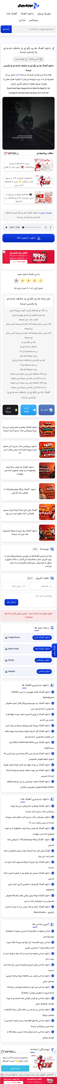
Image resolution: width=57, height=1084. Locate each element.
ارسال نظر (11, 602)
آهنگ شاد (11, 14)
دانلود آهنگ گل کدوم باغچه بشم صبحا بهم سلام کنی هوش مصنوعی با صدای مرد (29, 734)
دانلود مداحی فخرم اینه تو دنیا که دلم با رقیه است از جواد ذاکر (28, 956)
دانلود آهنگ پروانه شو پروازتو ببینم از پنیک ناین (27, 725)
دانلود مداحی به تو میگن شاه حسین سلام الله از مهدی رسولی (30, 1034)
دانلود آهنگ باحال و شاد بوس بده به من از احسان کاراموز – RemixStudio (29, 909)
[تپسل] (4, 251)
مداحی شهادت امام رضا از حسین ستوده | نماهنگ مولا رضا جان (29, 934)
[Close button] (54, 1051)
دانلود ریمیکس (43, 660)
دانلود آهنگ (27, 14)
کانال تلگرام (26, 410)
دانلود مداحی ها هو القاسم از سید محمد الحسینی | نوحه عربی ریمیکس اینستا (29, 1023)
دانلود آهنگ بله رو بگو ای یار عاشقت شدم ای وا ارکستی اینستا (27, 50)
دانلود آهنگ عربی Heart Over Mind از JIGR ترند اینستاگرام (31, 745)
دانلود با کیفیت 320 (26, 238)
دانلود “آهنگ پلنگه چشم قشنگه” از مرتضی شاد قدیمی (30, 842)
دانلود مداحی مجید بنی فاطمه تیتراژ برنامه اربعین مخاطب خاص (30, 978)
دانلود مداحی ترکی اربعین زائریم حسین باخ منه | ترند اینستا (28, 967)
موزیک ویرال (28, 6)
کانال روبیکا (8, 410)
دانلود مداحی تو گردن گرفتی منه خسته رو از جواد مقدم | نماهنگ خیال (30, 1001)
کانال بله (44, 410)
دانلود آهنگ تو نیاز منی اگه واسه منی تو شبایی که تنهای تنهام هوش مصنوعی (29, 756)
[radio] (40, 281)
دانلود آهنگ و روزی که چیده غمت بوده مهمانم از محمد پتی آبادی (30, 717)
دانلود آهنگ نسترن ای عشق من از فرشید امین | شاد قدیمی (28, 876)
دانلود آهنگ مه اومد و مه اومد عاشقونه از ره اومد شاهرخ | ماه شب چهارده (29, 831)
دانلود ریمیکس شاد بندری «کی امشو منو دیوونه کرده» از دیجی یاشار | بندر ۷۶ (30, 820)
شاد (17, 75)
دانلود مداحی (44, 671)
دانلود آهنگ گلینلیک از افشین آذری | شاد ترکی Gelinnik (31, 887)
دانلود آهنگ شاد (42, 649)
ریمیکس (33, 20)
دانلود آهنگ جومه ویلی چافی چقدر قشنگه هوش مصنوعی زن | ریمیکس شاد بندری (30, 898)
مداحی (22, 20)
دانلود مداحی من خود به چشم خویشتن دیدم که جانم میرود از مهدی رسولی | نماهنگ (30, 990)
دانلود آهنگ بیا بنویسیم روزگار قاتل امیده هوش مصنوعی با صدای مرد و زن (29, 706)
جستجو (6, 29)
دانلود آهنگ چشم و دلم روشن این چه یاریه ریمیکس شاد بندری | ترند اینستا (32, 808)
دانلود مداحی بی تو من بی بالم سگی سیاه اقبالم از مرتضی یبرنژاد (29, 1012)
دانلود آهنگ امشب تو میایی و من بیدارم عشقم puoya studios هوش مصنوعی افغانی (30, 784)
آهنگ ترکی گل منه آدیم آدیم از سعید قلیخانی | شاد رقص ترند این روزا (28, 853)
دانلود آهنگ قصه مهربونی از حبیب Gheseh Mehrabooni (33, 694)
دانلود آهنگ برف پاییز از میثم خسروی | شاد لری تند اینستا (29, 864)
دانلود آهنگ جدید (42, 637)
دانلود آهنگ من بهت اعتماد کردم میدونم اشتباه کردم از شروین (30, 773)
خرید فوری (15, 1068)
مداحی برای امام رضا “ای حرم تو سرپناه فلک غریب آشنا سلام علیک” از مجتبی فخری (30, 945)
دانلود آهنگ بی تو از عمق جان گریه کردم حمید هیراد (26, 765)
